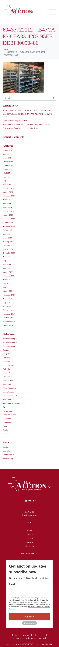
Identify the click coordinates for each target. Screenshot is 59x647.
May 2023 (6, 234)
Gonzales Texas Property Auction (15, 121)
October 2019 (8, 318)
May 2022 (6, 261)
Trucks (5, 430)
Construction (7, 358)
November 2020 (9, 295)
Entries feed (7, 451)
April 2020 (7, 306)
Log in (5, 447)
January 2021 (8, 291)
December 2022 (8, 245)
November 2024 (9, 196)
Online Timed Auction (11, 396)
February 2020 (8, 310)
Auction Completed (10, 342)
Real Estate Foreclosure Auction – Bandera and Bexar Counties (26, 124)
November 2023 (9, 219)
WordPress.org (8, 458)
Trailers (5, 426)
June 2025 (6, 177)
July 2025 (6, 173)
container (6, 361)
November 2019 (9, 314)
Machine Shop (8, 380)
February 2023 (8, 242)
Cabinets (6, 350)
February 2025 (8, 188)
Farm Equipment (9, 365)
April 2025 (7, 184)
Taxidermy (7, 419)
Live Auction (7, 377)
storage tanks (7, 411)
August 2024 (7, 200)
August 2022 (7, 257)
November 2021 (9, 276)
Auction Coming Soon (11, 339)
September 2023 (9, 226)
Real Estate (7, 399)
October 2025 (8, 165)
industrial (6, 373)
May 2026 (6, 154)
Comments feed (8, 455)
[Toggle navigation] (52, 12)
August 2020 (7, 299)
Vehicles (6, 434)
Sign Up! (29, 616)
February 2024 (8, 211)
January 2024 (8, 215)
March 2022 (7, 268)
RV (4, 407)
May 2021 (6, 287)
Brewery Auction (9, 346)
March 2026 (7, 158)
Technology (7, 422)
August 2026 (7, 150)
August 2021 (7, 280)
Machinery (7, 384)
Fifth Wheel (7, 369)
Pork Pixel (41, 638)
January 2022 (8, 272)
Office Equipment (9, 388)
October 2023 (8, 222)
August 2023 (7, 230)
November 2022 (9, 249)
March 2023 (7, 238)
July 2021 (6, 283)
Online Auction (8, 392)
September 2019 (9, 322)
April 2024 (7, 204)
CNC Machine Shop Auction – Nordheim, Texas (20, 128)
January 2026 (8, 162)
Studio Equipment (9, 415)
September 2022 (9, 253)
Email (12, 584)
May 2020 (6, 302)
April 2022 (7, 264)
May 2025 (6, 181)
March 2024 (7, 207)
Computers (7, 354)
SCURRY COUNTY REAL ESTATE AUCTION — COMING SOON (27, 110)
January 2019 (8, 325)
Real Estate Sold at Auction (13, 403)
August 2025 (7, 169)
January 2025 (8, 192)
